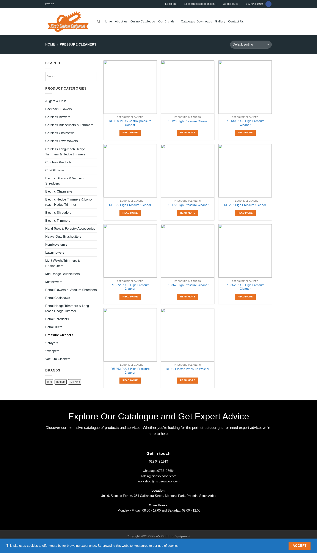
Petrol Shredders (57, 319)
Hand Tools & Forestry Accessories (70, 228)
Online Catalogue (142, 21)
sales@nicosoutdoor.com (158, 476)
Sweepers (52, 351)
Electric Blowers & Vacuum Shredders (64, 180)
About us (121, 21)
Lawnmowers (54, 252)
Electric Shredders (58, 212)
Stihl (49, 381)
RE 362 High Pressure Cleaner (187, 285)
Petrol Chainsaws (57, 298)
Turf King (74, 381)
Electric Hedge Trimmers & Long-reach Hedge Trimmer (68, 202)
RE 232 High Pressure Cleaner (245, 205)
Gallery (220, 21)
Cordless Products (58, 162)
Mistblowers (53, 282)
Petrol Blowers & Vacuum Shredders (71, 290)
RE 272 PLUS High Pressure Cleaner (130, 287)
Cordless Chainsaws (60, 133)
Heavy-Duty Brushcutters (63, 236)
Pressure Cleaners (59, 335)
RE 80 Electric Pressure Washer (187, 369)
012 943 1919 (158, 461)
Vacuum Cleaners (58, 359)
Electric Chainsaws (58, 191)
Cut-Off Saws (54, 170)
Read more (130, 132)
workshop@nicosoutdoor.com (159, 481)
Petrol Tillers (54, 327)
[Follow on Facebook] (268, 4)
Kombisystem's (56, 244)
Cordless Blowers (57, 117)
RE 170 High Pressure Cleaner (187, 205)
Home (108, 21)
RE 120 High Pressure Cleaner (187, 121)
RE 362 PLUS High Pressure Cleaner (245, 287)
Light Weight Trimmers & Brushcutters (62, 263)
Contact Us (236, 21)
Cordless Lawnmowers (61, 141)
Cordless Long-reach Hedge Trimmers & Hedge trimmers (65, 151)
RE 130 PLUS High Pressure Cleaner (245, 122)
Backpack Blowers (58, 109)
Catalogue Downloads (196, 21)
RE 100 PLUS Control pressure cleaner (130, 122)
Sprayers (51, 343)
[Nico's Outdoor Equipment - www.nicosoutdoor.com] (68, 21)
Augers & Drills (55, 101)
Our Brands (166, 21)
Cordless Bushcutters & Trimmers (69, 125)
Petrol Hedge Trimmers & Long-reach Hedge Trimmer (67, 308)
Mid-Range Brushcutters (62, 274)
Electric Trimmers (57, 220)
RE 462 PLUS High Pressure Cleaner (130, 370)
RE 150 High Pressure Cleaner (130, 205)
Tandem (60, 381)
